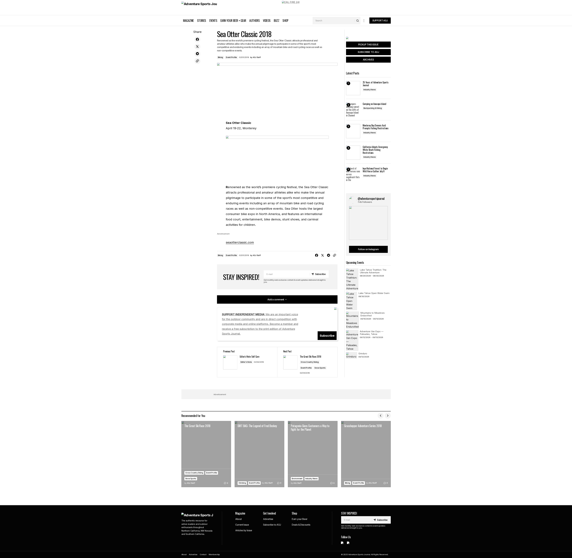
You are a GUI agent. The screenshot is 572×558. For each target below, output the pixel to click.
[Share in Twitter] (197, 46)
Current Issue (242, 524)
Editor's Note (246, 362)
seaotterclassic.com (240, 242)
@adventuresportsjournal (371, 198)
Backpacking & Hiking (373, 108)
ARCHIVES (368, 59)
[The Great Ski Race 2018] (206, 454)
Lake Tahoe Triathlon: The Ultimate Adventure (373, 271)
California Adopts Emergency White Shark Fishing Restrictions (375, 150)
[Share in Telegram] (197, 53)
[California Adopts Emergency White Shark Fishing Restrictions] (353, 153)
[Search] (357, 21)
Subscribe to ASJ (272, 524)
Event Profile (231, 57)
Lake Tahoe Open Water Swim (374, 293)
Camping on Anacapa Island (374, 104)
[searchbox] (334, 20)
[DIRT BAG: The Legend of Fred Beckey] (259, 454)
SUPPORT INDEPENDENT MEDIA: (260, 324)
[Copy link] (197, 61)
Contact (203, 554)
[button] (364, 20)
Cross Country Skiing (310, 362)
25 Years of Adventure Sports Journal (376, 84)
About (238, 519)
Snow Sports (319, 368)
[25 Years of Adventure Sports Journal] (353, 88)
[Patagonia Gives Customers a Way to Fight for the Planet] (313, 454)
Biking (220, 57)
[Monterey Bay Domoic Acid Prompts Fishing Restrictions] (353, 131)
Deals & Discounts (301, 524)
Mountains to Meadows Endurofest (372, 314)
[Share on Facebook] (197, 39)
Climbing (242, 483)
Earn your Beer (299, 519)
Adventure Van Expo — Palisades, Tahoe (371, 332)
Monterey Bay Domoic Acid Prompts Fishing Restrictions (376, 127)
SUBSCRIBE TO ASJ (368, 52)
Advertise (268, 519)
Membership (214, 554)
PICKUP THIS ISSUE (368, 44)
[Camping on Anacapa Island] (353, 110)
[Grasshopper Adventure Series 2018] (366, 454)
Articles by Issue (243, 530)
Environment (297, 478)
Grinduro (362, 353)
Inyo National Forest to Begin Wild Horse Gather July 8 (375, 170)
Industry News (370, 89)
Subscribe (327, 335)
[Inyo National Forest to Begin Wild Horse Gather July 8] (353, 174)
